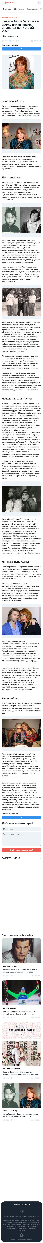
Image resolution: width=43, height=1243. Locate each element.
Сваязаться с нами (21, 1204)
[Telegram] (22, 1211)
